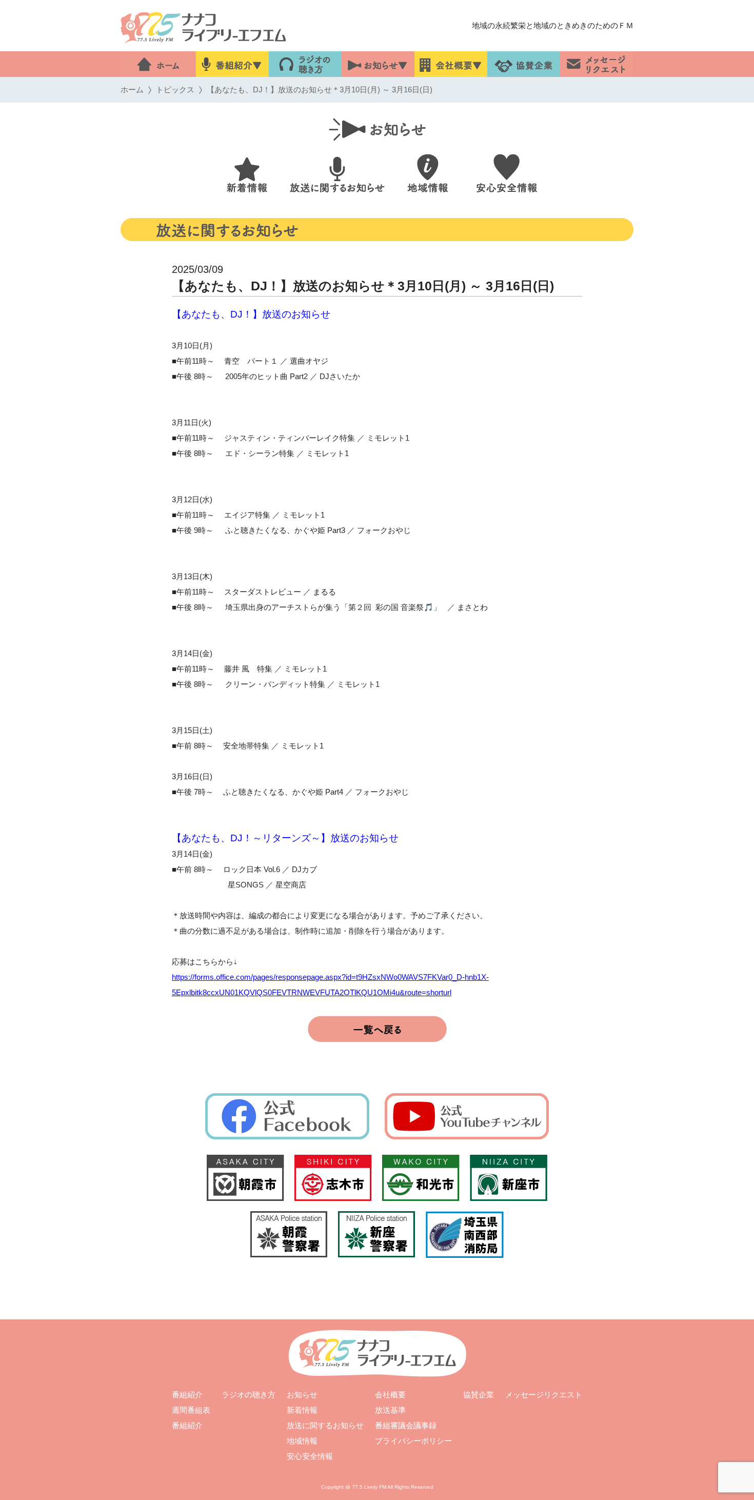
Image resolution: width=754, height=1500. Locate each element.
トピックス (175, 89)
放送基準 (390, 1410)
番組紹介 (187, 1394)
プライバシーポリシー (413, 1440)
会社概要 (390, 1394)
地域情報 (302, 1440)
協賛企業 (478, 1394)
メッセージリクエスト (543, 1394)
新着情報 (302, 1410)
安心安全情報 (310, 1456)
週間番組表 (191, 1410)
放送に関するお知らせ (325, 1425)
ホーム (132, 89)
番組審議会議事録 (405, 1425)
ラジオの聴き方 (248, 1394)
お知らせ (302, 1394)
